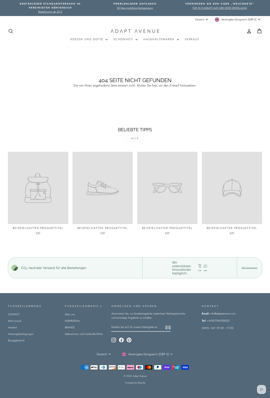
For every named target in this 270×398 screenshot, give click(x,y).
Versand (12, 327)
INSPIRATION (72, 321)
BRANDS (70, 327)
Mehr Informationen (249, 267)
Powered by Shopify (135, 383)
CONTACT (14, 314)
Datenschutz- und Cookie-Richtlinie (84, 334)
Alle (135, 138)
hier (154, 85)
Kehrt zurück (15, 321)
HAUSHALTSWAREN (159, 39)
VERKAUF (192, 39)
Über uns (70, 314)
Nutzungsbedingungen (21, 334)
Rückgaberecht (16, 340)
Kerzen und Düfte (88, 39)
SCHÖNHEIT (124, 39)
